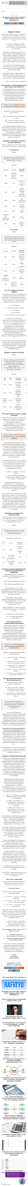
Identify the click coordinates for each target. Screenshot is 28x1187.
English (3, 11)
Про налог (5, 2)
